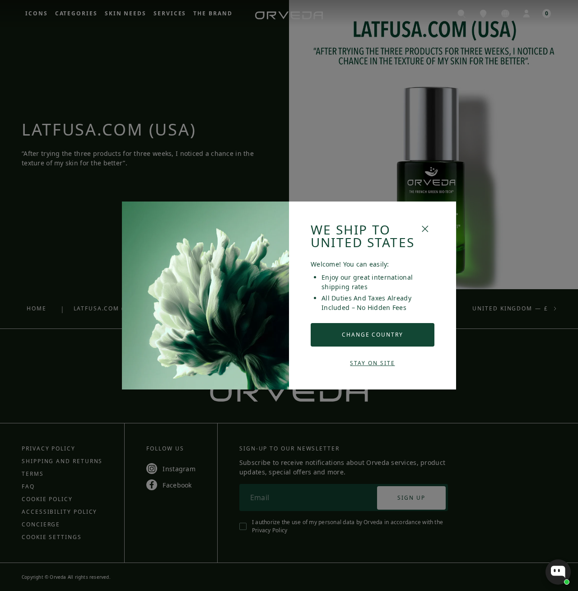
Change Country (372, 334)
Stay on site (372, 363)
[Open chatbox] (558, 572)
